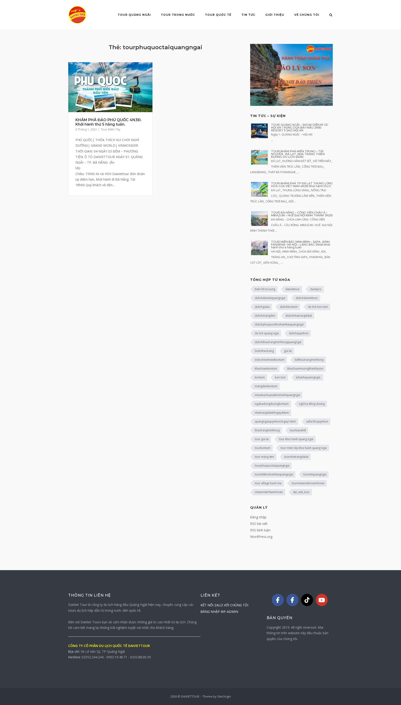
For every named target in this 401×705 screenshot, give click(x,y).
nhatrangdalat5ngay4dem (272, 413)
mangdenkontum (266, 386)
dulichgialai (262, 307)
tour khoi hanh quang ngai (296, 439)
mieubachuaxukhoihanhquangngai (277, 395)
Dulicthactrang (264, 351)
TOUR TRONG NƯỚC (178, 14)
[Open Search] (331, 15)
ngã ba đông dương (312, 404)
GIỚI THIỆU (274, 14)
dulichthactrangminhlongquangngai (278, 342)
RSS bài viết (259, 523)
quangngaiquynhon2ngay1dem (275, 421)
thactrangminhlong (267, 430)
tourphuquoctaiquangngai (272, 466)
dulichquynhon (298, 333)
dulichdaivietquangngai (270, 298)
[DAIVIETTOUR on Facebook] (278, 600)
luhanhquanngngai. (308, 377)
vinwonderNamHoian (269, 492)
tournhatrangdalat (296, 457)
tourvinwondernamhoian (308, 483)
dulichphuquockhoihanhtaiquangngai (279, 324)
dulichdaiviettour (307, 298)
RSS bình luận (260, 530)
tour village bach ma (268, 483)
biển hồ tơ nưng (265, 289)
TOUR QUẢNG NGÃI (134, 14)
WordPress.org (261, 536)
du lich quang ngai (267, 333)
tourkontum (262, 448)
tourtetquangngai (314, 474)
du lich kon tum (318, 307)
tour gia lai (262, 439)
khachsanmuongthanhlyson (305, 368)
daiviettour (292, 289)
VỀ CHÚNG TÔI (306, 14)
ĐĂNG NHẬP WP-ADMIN (219, 611)
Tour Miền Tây (110, 129)
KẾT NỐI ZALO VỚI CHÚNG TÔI (224, 605)
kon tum (280, 377)
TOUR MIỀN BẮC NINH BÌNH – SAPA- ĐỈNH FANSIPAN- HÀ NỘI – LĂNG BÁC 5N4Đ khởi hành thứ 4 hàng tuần (300, 244)
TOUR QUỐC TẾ (218, 14)
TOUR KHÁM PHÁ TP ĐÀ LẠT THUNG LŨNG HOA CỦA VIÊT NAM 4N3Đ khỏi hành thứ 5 (302, 185)
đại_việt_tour (301, 492)
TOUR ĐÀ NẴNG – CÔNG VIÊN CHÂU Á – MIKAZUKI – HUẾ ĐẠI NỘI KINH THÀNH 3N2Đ (302, 214)
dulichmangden (265, 316)
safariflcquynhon (317, 421)
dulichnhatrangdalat (298, 316)
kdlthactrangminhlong (309, 360)
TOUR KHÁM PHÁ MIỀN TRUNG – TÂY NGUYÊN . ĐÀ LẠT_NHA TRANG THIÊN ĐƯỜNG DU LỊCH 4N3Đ (298, 154)
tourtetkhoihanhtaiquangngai (274, 474)
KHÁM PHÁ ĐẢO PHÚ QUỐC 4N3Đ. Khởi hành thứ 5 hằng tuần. (108, 122)
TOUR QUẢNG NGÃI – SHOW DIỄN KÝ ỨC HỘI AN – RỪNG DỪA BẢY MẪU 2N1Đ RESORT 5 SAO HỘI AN (299, 127)
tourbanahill (298, 430)
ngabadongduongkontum (272, 404)
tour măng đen (264, 457)
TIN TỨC (248, 14)
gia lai (288, 351)
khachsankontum (266, 368)
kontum (260, 377)
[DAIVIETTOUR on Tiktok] (307, 600)
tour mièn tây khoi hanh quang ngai (304, 448)
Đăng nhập (258, 517)
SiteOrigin (224, 696)
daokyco (315, 289)
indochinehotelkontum (270, 360)
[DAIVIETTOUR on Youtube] (322, 600)
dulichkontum (289, 307)
